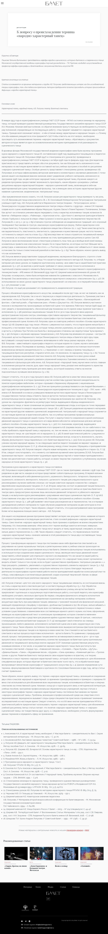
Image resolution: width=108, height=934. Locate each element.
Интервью (27, 887)
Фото (31, 862)
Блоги (38, 887)
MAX (87, 830)
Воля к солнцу (61, 866)
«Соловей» (85, 866)
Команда (76, 887)
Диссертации (21, 27)
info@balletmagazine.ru (44, 925)
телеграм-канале (75, 830)
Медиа (50, 887)
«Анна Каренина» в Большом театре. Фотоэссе (38, 868)
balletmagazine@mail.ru (46, 928)
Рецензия (7, 862)
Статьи (63, 887)
